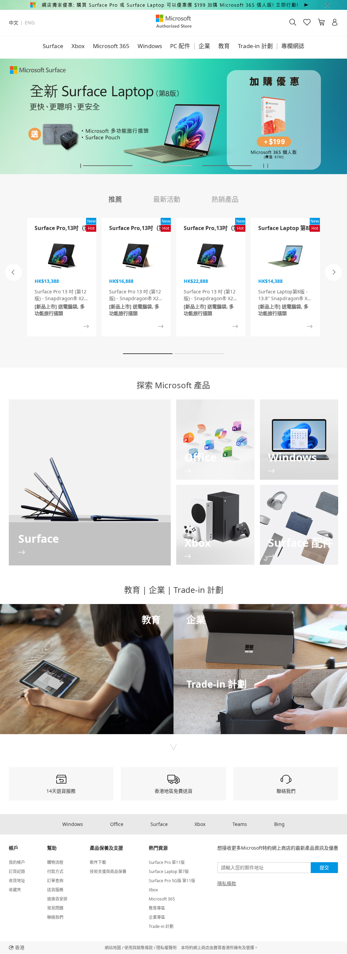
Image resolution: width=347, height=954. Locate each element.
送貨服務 (55, 890)
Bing (279, 824)
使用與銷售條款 (138, 948)
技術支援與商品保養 (108, 871)
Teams (239, 824)
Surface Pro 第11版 (167, 862)
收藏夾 (15, 890)
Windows (150, 46)
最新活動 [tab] (166, 199)
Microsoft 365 (111, 46)
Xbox (78, 46)
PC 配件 (180, 46)
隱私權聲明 (166, 948)
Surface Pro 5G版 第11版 (172, 881)
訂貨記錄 (17, 871)
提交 (324, 867)
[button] (80, 166)
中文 (13, 22)
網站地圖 (113, 948)
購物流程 (55, 862)
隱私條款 (226, 883)
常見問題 (55, 908)
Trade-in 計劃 (255, 46)
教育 (224, 46)
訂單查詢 (55, 881)
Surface (53, 46)
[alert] (173, 5)
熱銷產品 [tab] (225, 199)
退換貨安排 (57, 899)
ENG (30, 22)
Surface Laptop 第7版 (169, 871)
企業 (204, 46)
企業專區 (157, 917)
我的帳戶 (17, 862)
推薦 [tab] (115, 199)
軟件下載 (98, 862)
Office (116, 824)
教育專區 (157, 908)
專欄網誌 (292, 46)
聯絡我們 (55, 917)
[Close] (327, 4)
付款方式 (55, 871)
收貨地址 (17, 881)
